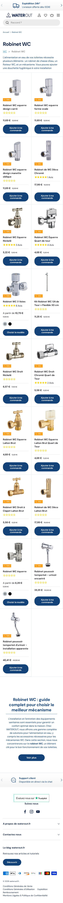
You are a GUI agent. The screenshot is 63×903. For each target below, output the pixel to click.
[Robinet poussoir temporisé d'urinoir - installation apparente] (15, 624)
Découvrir (12, 862)
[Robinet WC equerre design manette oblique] (15, 153)
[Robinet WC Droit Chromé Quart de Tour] (47, 355)
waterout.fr (14, 881)
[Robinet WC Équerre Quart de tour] (47, 220)
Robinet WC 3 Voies (14, 301)
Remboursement (10, 892)
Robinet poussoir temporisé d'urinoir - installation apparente (15, 645)
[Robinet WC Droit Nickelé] (15, 355)
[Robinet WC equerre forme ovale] (47, 88)
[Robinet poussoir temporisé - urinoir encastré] (47, 554)
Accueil (6, 32)
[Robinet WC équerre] (15, 554)
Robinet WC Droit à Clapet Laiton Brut (14, 509)
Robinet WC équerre (15, 571)
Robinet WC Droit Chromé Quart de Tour (44, 375)
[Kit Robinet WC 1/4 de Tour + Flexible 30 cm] (47, 285)
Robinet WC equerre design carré (15, 107)
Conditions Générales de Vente (17, 886)
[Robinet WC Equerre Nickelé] (15, 220)
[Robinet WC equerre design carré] (15, 88)
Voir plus (31, 757)
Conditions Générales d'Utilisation (19, 889)
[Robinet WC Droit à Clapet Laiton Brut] (15, 490)
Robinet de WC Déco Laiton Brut (46, 509)
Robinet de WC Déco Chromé (46, 171)
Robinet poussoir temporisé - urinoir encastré (45, 575)
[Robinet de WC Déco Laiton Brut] (47, 490)
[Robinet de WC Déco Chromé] (47, 153)
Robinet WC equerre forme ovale (46, 107)
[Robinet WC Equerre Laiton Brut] (15, 422)
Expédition (42, 889)
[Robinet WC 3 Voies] (15, 285)
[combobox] (31, 22)
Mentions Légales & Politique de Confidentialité (25, 895)
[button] (52, 15)
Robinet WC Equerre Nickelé (14, 239)
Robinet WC (17, 32)
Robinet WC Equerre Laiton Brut (14, 441)
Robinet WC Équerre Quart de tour (46, 239)
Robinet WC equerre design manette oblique (15, 173)
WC (5, 51)
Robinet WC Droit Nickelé (13, 373)
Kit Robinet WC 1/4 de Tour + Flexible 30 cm (46, 303)
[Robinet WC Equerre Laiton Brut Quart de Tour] (47, 422)
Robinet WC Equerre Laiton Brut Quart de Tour (46, 443)
